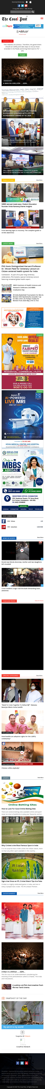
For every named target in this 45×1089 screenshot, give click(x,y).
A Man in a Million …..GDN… (13, 967)
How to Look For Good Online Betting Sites (19, 804)
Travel (22, 51)
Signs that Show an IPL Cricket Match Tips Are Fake (22, 877)
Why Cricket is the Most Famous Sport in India (20, 841)
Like (42, 517)
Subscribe (40, 522)
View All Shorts (39, 596)
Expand (39, 331)
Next (40, 917)
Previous (4, 917)
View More (39, 176)
